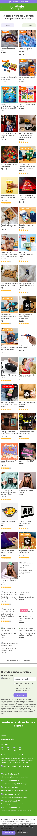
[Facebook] (3, 748)
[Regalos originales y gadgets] (17, 6)
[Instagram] (9, 748)
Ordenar (29, 25)
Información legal (7, 739)
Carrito (34, 7)
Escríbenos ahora (23, 766)
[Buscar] (30, 7)
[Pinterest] (21, 748)
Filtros (8, 25)
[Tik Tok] (15, 749)
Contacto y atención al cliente (12, 755)
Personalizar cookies (23, 832)
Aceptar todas (8, 833)
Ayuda (3, 735)
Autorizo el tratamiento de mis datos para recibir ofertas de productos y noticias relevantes (24, 687)
